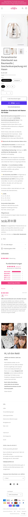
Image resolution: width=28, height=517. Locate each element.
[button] (2, 8)
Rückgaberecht (7, 422)
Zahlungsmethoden (8, 415)
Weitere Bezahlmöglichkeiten (14, 106)
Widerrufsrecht (22, 508)
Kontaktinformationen (14, 513)
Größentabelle (5, 253)
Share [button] (4, 239)
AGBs (4, 408)
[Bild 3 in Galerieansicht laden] (21, 51)
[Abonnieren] (23, 478)
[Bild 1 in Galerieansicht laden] (7, 51)
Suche (4, 439)
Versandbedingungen (8, 412)
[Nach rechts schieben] (26, 51)
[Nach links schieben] (1, 51)
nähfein (7, 508)
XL (12, 86)
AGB (14, 511)
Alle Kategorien (7, 436)
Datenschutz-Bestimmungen (10, 419)
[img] (4, 293)
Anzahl (2, 90)
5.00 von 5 (18, 266)
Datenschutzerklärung (7, 511)
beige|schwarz (6, 80)
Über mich (5, 426)
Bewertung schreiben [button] (14, 283)
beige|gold (17, 80)
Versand (2, 74)
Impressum (6, 432)
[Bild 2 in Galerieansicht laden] (14, 51)
